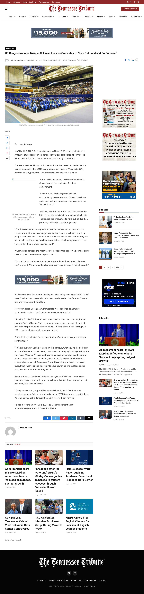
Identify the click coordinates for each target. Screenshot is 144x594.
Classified (123, 17)
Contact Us (56, 2)
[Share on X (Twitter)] (129, 60)
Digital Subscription (29, 2)
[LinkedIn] (7, 148)
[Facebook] (7, 137)
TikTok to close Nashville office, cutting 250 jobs (123, 218)
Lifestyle (75, 17)
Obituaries (135, 17)
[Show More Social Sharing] (137, 60)
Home (9, 2)
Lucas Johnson (17, 60)
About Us (17, 2)
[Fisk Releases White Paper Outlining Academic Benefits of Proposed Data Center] (79, 457)
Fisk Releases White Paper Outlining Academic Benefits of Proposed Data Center (79, 474)
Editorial (32, 17)
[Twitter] (7, 143)
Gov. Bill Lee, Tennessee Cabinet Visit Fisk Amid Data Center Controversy (17, 523)
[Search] (138, 2)
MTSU (103, 365)
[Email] (7, 158)
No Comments (70, 60)
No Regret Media (89, 586)
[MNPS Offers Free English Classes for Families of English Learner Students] (79, 506)
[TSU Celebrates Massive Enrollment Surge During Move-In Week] (49, 506)
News (21, 17)
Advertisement (44, 2)
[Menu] (6, 8)
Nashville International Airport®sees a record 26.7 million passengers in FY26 (125, 251)
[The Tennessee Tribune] (72, 9)
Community (47, 17)
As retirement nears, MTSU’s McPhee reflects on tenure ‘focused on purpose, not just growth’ (18, 476)
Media (110, 17)
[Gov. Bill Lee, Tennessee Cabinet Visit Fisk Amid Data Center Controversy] (18, 506)
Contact (103, 580)
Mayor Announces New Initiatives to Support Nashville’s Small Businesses (126, 235)
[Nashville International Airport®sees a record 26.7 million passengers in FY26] (105, 254)
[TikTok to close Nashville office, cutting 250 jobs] (105, 222)
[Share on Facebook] (125, 60)
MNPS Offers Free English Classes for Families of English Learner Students (77, 523)
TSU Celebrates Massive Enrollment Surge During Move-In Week (48, 523)
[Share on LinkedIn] (132, 60)
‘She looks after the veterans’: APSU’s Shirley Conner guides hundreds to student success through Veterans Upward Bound (48, 480)
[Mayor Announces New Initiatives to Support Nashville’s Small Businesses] (105, 238)
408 (117, 267)
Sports (100, 17)
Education (61, 17)
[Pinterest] (7, 153)
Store (73, 580)
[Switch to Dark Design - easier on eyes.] (135, 2)
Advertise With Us (130, 9)
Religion (88, 17)
